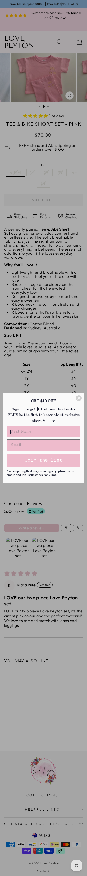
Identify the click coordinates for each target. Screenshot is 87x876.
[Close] (79, 398)
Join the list (43, 460)
